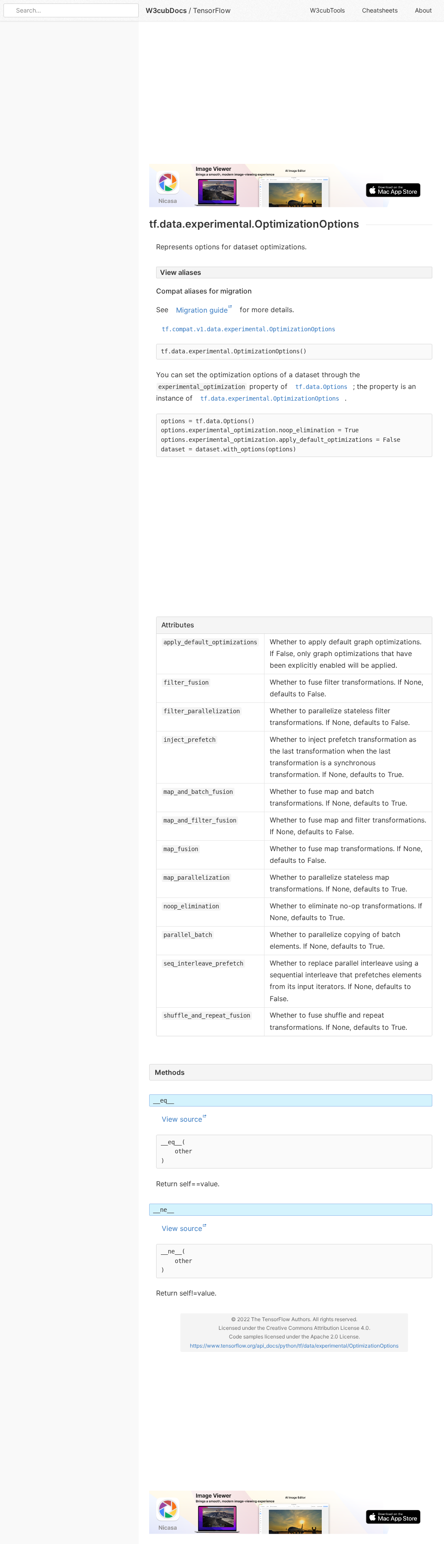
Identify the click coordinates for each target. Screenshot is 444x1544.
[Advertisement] (290, 96)
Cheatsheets (380, 10)
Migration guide (202, 309)
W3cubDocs (166, 10)
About (423, 10)
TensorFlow (212, 10)
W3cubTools (327, 10)
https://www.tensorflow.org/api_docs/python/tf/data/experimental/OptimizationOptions (294, 1345)
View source (182, 1119)
